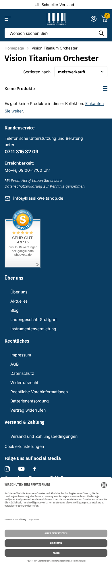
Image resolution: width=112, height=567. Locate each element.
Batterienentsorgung (29, 400)
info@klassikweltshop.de (38, 198)
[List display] (105, 88)
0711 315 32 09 (21, 151)
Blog (14, 310)
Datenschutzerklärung (23, 186)
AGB (14, 364)
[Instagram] (7, 468)
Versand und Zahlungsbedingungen (44, 436)
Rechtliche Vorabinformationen (39, 391)
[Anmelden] (93, 19)
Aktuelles (19, 301)
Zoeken (101, 33)
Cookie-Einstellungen (24, 446)
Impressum (20, 354)
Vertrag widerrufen (28, 410)
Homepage (14, 48)
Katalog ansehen (8, 18)
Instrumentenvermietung (33, 328)
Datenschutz (22, 373)
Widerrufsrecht (24, 382)
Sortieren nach (37, 71)
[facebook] (34, 469)
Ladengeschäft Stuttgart (33, 319)
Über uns (18, 291)
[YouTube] (21, 469)
